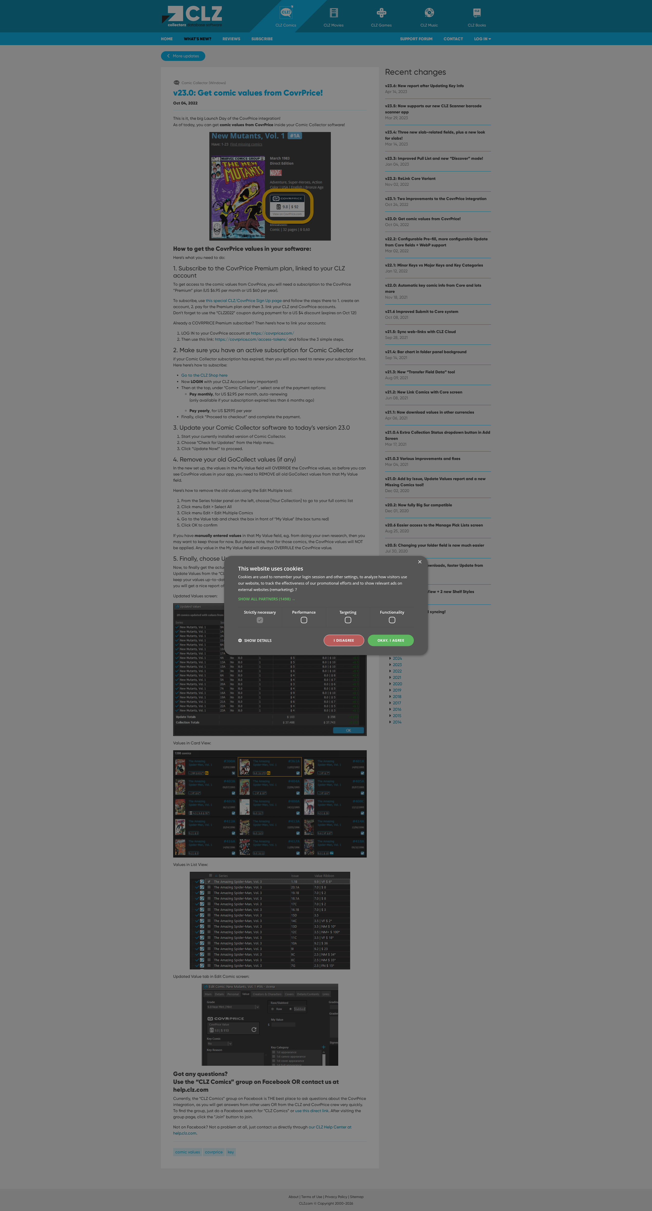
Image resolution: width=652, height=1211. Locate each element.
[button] (326, 598)
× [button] (420, 562)
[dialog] (326, 605)
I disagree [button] (344, 640)
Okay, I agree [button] (390, 640)
